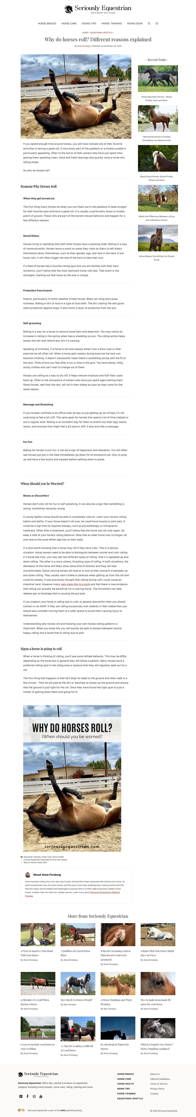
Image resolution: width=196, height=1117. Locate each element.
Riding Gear (135, 23)
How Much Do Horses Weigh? (77, 1000)
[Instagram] (34, 1097)
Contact (154, 1093)
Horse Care (69, 23)
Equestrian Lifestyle (101, 32)
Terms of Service (158, 1083)
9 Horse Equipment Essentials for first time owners (45, 859)
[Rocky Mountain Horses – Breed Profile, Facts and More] (158, 79)
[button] (149, 23)
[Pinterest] (21, 1097)
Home (85, 32)
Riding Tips (89, 23)
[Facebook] (27, 1097)
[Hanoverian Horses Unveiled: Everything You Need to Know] (158, 119)
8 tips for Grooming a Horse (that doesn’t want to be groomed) (116, 955)
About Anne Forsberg (47, 874)
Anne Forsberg (83, 46)
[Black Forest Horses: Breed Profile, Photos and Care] (158, 159)
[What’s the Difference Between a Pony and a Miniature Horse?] (158, 199)
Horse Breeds (47, 23)
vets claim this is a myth (75, 584)
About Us (155, 1074)
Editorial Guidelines (160, 1079)
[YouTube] (41, 1097)
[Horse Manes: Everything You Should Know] (158, 238)
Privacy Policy (157, 1088)
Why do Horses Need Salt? (35, 862)
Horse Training (111, 23)
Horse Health (58, 857)
